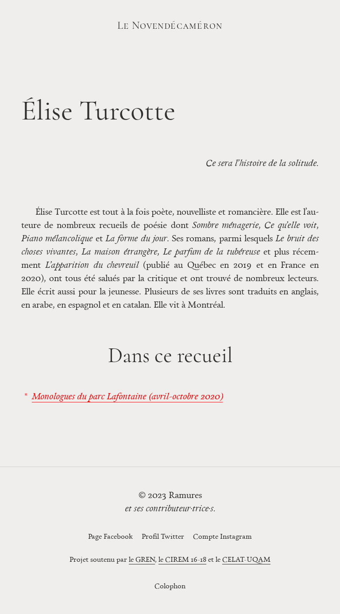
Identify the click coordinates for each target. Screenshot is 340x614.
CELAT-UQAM (246, 559)
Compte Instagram (222, 536)
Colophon (170, 586)
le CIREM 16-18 (182, 559)
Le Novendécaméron (170, 25)
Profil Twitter (163, 536)
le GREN (142, 559)
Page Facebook (110, 536)
